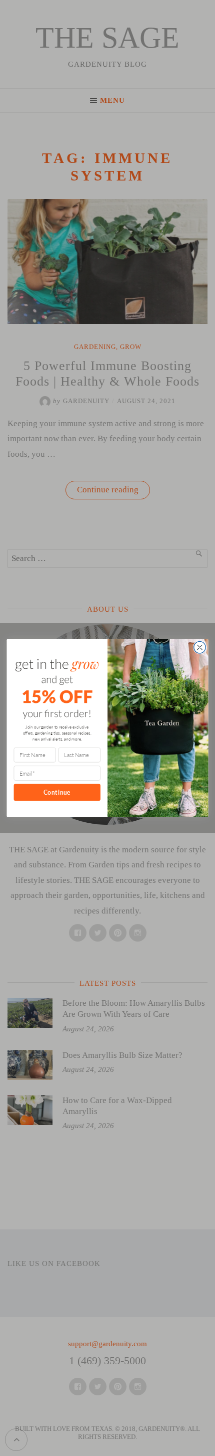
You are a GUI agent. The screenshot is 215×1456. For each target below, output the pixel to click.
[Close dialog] (200, 647)
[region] (107, 1376)
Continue (57, 792)
